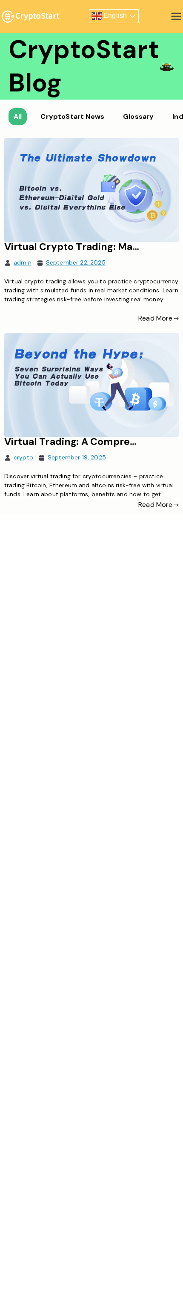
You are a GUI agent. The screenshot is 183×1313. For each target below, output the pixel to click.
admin (22, 262)
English (114, 16)
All (18, 116)
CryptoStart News (72, 116)
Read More (155, 318)
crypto (23, 457)
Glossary (138, 116)
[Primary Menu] (176, 16)
